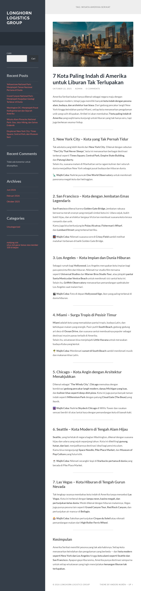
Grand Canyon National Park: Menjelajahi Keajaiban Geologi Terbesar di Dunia (20, 99)
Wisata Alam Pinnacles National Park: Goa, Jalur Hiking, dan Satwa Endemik (22, 122)
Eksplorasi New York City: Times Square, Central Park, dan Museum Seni (22, 134)
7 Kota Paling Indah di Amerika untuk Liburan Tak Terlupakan (89, 78)
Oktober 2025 (13, 201)
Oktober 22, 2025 (62, 89)
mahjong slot (12, 242)
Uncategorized (13, 227)
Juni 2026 (11, 190)
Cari (9, 53)
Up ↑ (131, 584)
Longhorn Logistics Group (19, 18)
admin (78, 89)
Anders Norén (118, 584)
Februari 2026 (13, 195)
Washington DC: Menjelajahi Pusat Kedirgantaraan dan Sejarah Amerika (22, 110)
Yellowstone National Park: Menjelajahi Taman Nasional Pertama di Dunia (19, 87)
